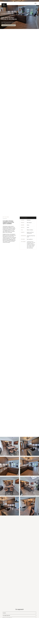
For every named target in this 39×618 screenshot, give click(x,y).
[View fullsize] (9, 446)
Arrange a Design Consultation (8, 25)
